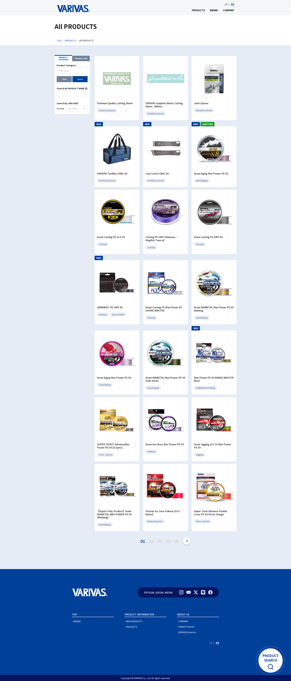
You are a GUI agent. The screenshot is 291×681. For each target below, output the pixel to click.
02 (151, 541)
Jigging (199, 454)
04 (168, 541)
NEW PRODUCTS (134, 621)
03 (159, 541)
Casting (102, 244)
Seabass (103, 314)
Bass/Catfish (118, 314)
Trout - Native (105, 454)
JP (225, 4)
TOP (59, 40)
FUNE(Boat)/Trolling (205, 388)
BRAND (214, 10)
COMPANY (228, 10)
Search (80, 79)
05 (176, 541)
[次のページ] (187, 541)
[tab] (63, 58)
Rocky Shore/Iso (155, 521)
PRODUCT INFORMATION (139, 614)
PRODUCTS (198, 10)
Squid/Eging (201, 180)
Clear (64, 79)
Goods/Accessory (107, 110)
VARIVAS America (187, 632)
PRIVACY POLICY (186, 626)
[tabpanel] (72, 87)
